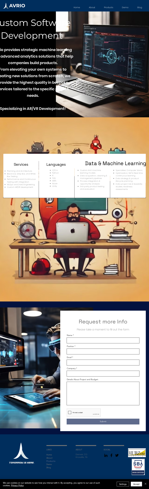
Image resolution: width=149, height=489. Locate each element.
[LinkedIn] (106, 455)
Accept (136, 484)
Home (49, 454)
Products (50, 461)
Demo (49, 464)
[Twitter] (117, 455)
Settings (123, 484)
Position (70, 346)
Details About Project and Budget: (83, 379)
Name (69, 335)
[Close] (145, 484)
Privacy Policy (17, 485)
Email (69, 357)
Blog (48, 467)
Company (71, 368)
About (49, 458)
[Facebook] (111, 455)
